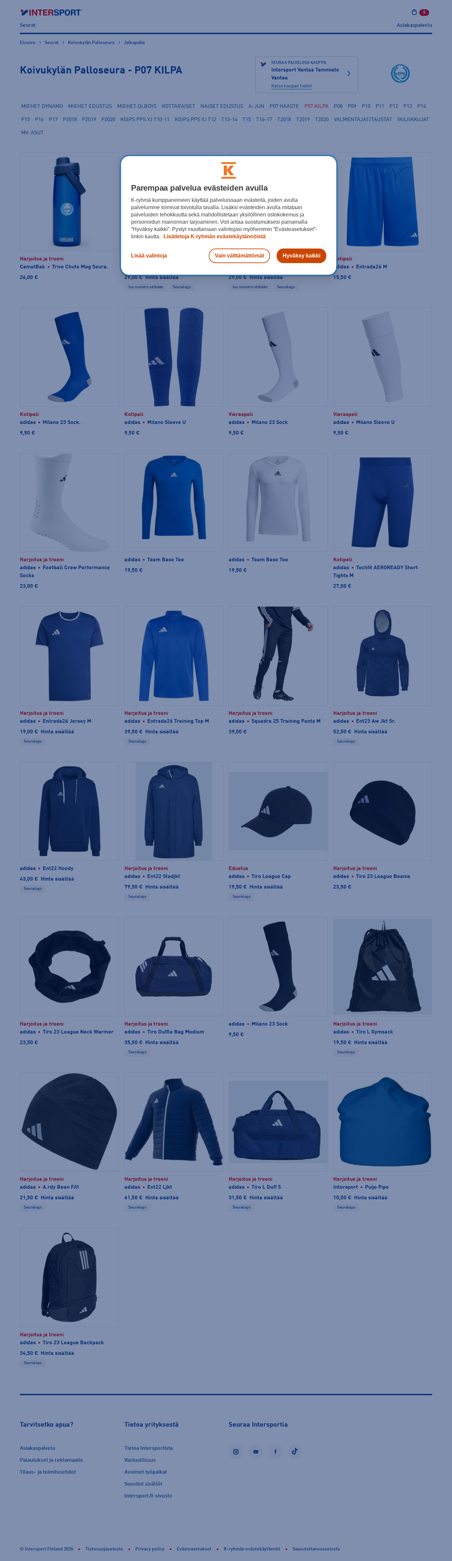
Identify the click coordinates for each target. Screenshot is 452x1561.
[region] (228, 215)
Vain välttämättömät (239, 255)
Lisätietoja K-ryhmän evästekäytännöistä (214, 236)
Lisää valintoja (149, 255)
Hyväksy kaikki (301, 255)
